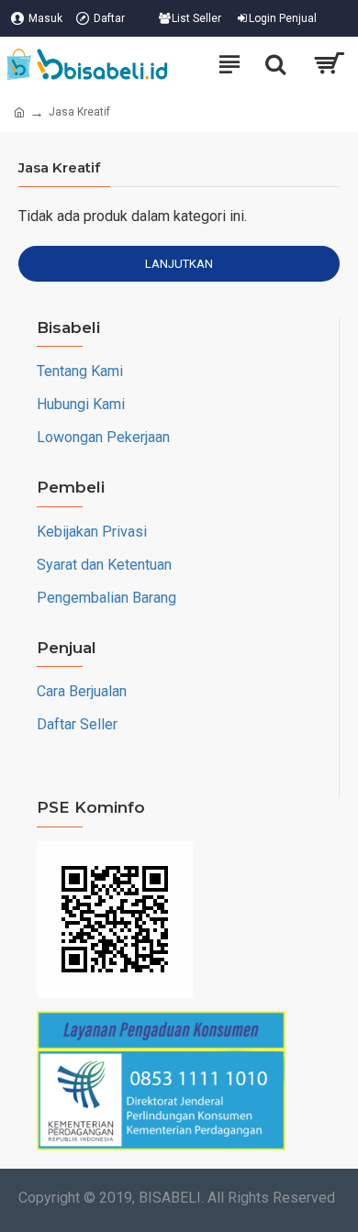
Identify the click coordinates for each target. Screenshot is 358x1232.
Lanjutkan (179, 264)
